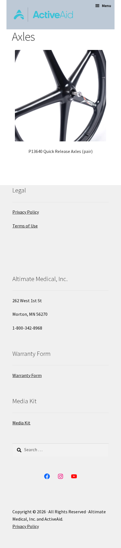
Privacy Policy (25, 212)
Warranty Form (27, 375)
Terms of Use (25, 226)
